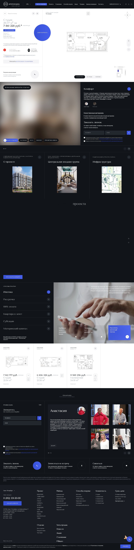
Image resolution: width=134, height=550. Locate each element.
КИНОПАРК (40, 494)
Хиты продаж (62, 525)
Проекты (51, 4)
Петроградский (61, 498)
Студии (98, 494)
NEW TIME (40, 511)
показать (21, 61)
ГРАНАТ (39, 501)
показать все (67, 396)
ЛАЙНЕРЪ (40, 503)
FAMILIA (39, 514)
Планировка (79, 76)
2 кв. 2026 (118, 498)
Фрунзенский (60, 509)
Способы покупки (68, 4)
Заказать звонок (12, 503)
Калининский (60, 494)
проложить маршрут (13, 277)
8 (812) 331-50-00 (114, 4)
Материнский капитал (82, 505)
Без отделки (40, 528)
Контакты (100, 4)
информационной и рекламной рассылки (112, 141)
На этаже (89, 76)
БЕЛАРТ (39, 505)
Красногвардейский (62, 505)
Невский (59, 507)
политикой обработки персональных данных (111, 139)
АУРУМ (39, 498)
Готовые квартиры (120, 494)
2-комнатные (99, 498)
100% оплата (80, 498)
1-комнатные (99, 496)
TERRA (39, 518)
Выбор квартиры (41, 4)
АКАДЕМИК (40, 507)
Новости (60, 529)
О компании (58, 4)
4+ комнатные (100, 503)
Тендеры (82, 4)
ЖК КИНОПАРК (9, 30)
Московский (60, 501)
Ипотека (78, 494)
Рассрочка (79, 496)
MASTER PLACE (41, 516)
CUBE (38, 509)
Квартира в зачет (81, 501)
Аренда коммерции (91, 4)
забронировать (42, 32)
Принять (125, 546)
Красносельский (61, 503)
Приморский (60, 496)
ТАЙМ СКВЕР (40, 496)
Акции (76, 4)
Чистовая (39, 532)
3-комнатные (99, 501)
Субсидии (79, 503)
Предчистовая (41, 530)
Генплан (98, 76)
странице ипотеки (9, 56)
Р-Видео (60, 541)
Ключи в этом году (120, 496)
